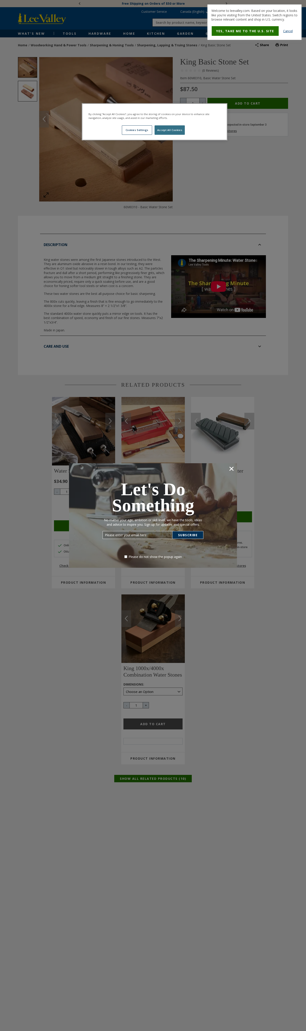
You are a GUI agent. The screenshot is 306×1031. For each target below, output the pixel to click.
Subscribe (188, 535)
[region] (154, 121)
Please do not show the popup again (155, 557)
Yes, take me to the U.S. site (245, 31)
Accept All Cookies (169, 130)
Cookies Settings (137, 130)
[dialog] (254, 22)
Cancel (288, 31)
